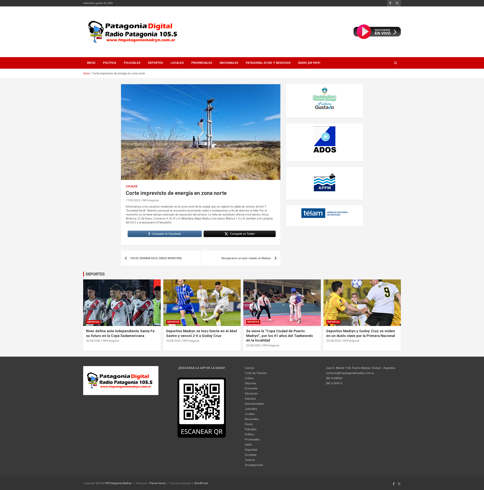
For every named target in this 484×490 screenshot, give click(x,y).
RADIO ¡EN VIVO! (309, 63)
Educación (251, 393)
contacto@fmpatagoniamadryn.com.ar (350, 373)
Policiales (132, 63)
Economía (251, 388)
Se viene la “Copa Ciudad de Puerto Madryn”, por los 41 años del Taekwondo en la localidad (279, 335)
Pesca (249, 424)
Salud (248, 444)
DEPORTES (95, 274)
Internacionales (254, 403)
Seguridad (251, 449)
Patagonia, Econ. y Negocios (268, 63)
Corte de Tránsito (256, 373)
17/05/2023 (133, 200)
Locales (177, 63)
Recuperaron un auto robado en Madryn (246, 258)
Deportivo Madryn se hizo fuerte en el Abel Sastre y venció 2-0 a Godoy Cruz (201, 333)
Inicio (91, 63)
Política (109, 63)
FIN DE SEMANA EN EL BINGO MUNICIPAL (156, 258)
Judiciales (251, 409)
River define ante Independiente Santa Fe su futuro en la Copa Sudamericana (120, 333)
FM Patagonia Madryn (118, 483)
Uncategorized (254, 465)
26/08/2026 (93, 340)
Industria (250, 398)
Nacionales (229, 63)
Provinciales (201, 63)
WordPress (201, 483)
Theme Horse (157, 483)
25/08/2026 (173, 340)
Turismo (250, 460)
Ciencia (249, 368)
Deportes (155, 63)
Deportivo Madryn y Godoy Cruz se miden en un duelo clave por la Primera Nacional (360, 333)
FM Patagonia (150, 200)
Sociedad (250, 455)
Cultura (249, 378)
